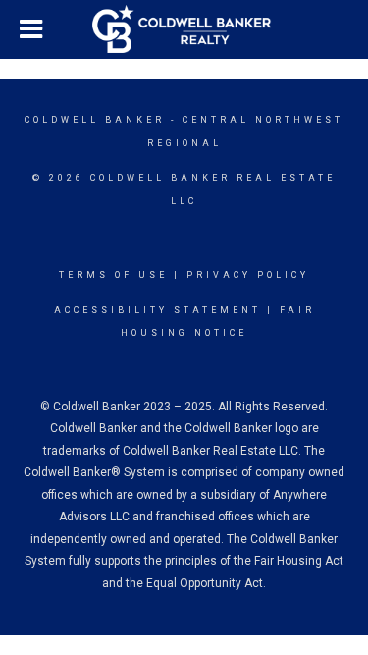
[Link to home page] (184, 29)
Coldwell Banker (95, 120)
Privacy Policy (247, 275)
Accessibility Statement (157, 310)
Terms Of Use (113, 275)
